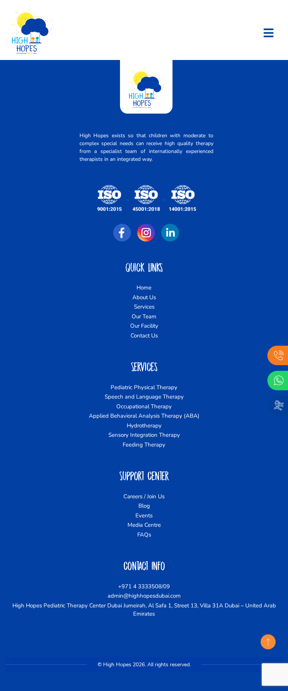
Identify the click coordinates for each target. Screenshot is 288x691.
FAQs (144, 534)
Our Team (144, 316)
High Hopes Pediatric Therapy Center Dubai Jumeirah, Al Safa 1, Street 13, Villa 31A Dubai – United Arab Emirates (144, 610)
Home (144, 287)
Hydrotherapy (144, 425)
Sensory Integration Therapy (144, 435)
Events (144, 515)
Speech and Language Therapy (144, 396)
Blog (144, 506)
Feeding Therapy (144, 444)
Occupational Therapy (144, 406)
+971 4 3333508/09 (144, 586)
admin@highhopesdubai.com (144, 596)
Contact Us (144, 335)
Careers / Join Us (144, 496)
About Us (144, 297)
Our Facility (144, 326)
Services (144, 306)
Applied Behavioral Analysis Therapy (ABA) (144, 416)
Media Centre (144, 525)
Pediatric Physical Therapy (144, 387)
